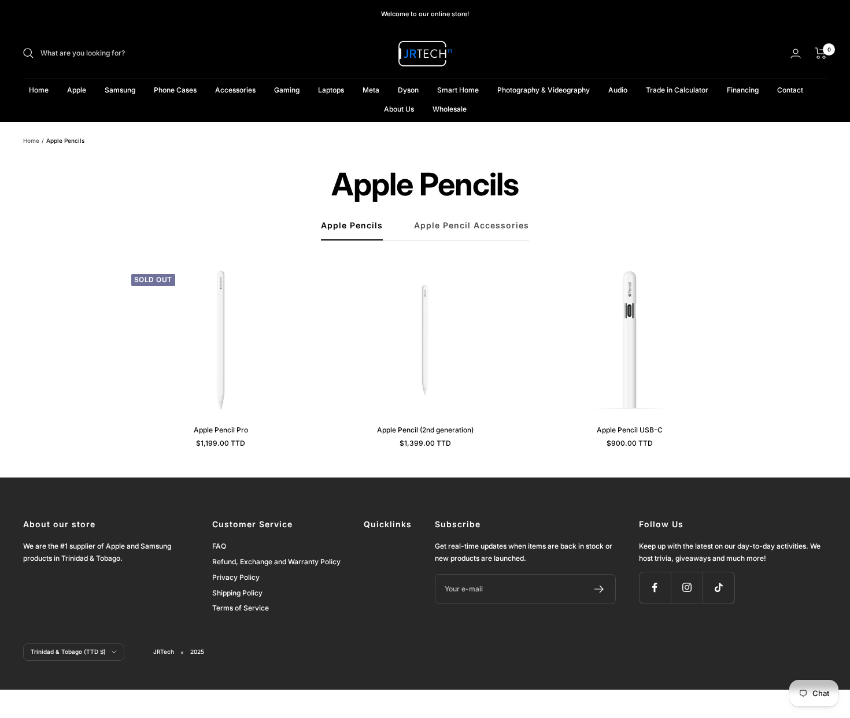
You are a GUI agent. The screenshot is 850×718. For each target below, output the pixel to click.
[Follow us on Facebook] (655, 588)
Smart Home (458, 90)
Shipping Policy (237, 593)
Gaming (287, 90)
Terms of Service (240, 608)
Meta (371, 90)
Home (39, 90)
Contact (790, 90)
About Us (399, 109)
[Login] (795, 53)
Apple (76, 90)
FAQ (219, 546)
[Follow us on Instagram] (687, 588)
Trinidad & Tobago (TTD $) (68, 651)
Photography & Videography (543, 90)
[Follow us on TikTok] (718, 588)
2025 (197, 651)
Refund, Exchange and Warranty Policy (276, 561)
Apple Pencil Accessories (471, 225)
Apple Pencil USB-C (630, 429)
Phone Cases (175, 90)
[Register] (599, 589)
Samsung (120, 90)
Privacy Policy (236, 577)
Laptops (331, 90)
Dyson (408, 90)
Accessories (235, 90)
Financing (743, 90)
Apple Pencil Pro (221, 429)
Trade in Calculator (677, 90)
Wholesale (450, 109)
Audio (617, 90)
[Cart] (821, 53)
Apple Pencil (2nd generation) (425, 429)
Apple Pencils (352, 225)
